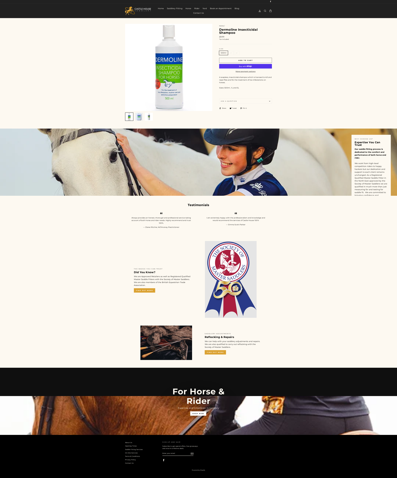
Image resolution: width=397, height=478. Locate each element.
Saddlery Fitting (174, 8)
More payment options (245, 71)
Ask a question (229, 101)
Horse (188, 8)
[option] (168, 67)
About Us (128, 442)
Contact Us (198, 13)
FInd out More (215, 352)
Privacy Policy (130, 460)
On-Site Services (131, 453)
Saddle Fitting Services (134, 449)
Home (161, 8)
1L (231, 53)
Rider (196, 8)
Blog (237, 8)
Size (221, 49)
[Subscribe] (192, 453)
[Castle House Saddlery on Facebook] (163, 460)
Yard (205, 8)
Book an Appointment (221, 8)
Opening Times (131, 446)
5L (237, 53)
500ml (223, 53)
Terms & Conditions (132, 456)
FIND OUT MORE (144, 290)
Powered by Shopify (198, 470)
